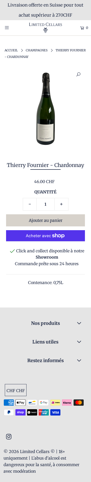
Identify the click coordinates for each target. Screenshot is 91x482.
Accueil (11, 50)
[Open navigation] (12, 27)
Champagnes (37, 50)
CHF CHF (16, 390)
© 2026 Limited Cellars (27, 451)
